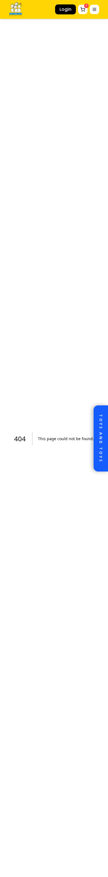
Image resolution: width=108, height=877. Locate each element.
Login (65, 9)
